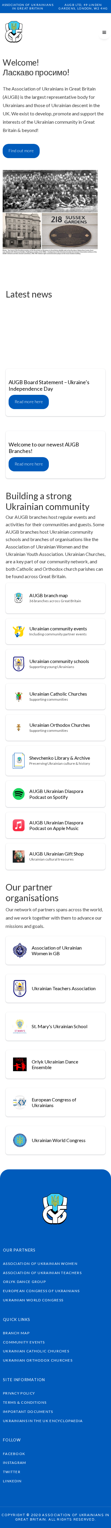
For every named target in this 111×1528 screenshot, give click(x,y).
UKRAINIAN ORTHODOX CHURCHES (38, 1360)
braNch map (16, 1333)
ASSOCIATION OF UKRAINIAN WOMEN (40, 1263)
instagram (14, 1462)
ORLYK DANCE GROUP (24, 1281)
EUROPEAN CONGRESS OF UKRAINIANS (41, 1291)
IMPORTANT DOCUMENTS (28, 1411)
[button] (104, 32)
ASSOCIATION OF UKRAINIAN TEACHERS (42, 1273)
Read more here (29, 343)
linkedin (12, 1481)
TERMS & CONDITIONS (24, 1402)
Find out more (21, 150)
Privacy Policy (19, 1393)
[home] (14, 32)
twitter (11, 1472)
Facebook (14, 1453)
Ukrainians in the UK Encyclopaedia (43, 1421)
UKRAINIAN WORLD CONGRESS (33, 1300)
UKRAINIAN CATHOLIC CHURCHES (36, 1351)
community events (24, 1342)
